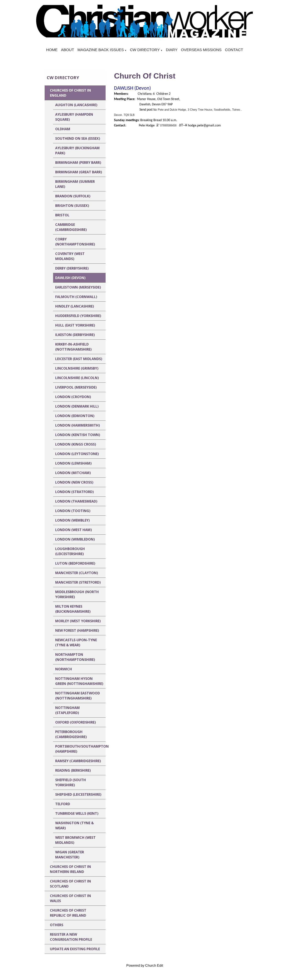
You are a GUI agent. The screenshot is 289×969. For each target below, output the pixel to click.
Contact (234, 50)
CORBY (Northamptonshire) (75, 242)
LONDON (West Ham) (73, 529)
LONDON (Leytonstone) (77, 453)
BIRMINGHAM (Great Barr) (78, 172)
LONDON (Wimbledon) (75, 539)
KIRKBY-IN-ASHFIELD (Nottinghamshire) (73, 347)
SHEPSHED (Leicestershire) (78, 794)
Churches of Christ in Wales (70, 898)
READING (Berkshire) (73, 770)
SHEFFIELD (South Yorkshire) (70, 782)
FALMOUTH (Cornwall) (76, 296)
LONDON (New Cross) (74, 482)
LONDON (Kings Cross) (75, 444)
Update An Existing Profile (75, 949)
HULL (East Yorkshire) (75, 325)
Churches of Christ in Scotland (70, 884)
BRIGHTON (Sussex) (72, 205)
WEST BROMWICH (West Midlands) (75, 840)
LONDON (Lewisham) (73, 463)
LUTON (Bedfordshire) (75, 563)
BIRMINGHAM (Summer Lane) (75, 184)
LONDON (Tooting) (72, 510)
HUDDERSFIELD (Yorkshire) (78, 315)
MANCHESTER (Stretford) (78, 582)
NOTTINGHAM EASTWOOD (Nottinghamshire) (77, 696)
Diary (172, 50)
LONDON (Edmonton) (74, 415)
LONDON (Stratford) (74, 491)
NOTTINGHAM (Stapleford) (67, 710)
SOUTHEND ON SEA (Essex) (77, 138)
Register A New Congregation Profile (71, 937)
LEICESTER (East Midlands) (78, 358)
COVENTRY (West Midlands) (70, 256)
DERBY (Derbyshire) (72, 268)
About (67, 50)
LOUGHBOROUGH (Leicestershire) (70, 551)
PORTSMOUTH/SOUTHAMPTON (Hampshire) (80, 749)
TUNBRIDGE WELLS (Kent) (76, 813)
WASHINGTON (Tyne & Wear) (74, 825)
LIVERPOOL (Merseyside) (76, 387)
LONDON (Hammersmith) (77, 425)
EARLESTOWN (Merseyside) (78, 287)
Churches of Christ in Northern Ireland (70, 869)
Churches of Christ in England (70, 93)
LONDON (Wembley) (72, 520)
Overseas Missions (201, 50)
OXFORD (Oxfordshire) (75, 722)
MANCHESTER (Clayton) (76, 573)
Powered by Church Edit (144, 965)
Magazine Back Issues (100, 50)
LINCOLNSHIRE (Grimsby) (76, 368)
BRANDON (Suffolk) (72, 196)
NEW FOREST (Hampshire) (77, 630)
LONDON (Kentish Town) (77, 434)
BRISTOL (62, 215)
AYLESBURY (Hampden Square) (74, 117)
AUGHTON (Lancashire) (76, 105)
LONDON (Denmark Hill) (77, 406)
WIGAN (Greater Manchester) (69, 854)
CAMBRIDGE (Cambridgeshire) (71, 227)
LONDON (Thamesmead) (76, 501)
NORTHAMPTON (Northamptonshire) (75, 657)
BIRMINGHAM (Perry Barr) (78, 162)
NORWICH (63, 669)
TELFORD (62, 804)
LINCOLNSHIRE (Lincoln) (77, 377)
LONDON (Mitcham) (73, 472)
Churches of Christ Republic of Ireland (68, 913)
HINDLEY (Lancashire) (74, 306)
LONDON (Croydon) (73, 396)
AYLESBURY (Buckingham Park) (77, 150)
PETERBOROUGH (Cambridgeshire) (71, 734)
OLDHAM (62, 129)
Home (52, 50)
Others (56, 925)
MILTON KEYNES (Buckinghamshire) (73, 609)
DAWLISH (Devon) (70, 277)
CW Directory (145, 50)
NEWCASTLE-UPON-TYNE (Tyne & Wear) (76, 642)
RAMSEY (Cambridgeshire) (78, 761)
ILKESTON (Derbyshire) (75, 334)
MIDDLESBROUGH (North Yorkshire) (77, 594)
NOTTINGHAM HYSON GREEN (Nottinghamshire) (79, 681)
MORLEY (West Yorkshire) (78, 621)
